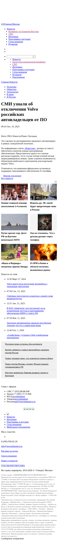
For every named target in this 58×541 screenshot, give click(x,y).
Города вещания (9, 456)
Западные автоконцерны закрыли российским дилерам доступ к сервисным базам (29, 324)
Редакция (12, 44)
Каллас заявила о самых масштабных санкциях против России (27, 351)
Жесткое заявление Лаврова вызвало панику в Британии (26, 374)
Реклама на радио (9, 451)
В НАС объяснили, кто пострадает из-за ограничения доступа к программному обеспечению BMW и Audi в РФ (26, 310)
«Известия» (29, 148)
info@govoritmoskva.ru (24, 401)
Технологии (12, 92)
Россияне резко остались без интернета (23, 344)
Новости (11, 29)
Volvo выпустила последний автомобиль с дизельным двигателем (27, 285)
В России (11, 97)
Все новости (7, 178)
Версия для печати (12, 176)
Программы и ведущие (19, 39)
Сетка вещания (15, 41)
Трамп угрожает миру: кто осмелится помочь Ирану (29, 358)
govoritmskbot (18, 396)
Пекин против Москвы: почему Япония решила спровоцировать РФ (26, 365)
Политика (11, 87)
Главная (5, 82)
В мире (10, 94)
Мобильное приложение (18, 427)
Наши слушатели (9, 461)
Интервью (13, 36)
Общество (11, 89)
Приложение (18, 77)
